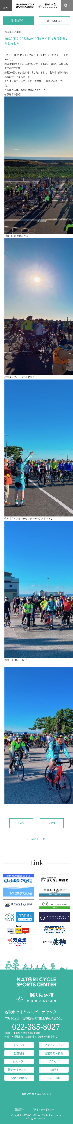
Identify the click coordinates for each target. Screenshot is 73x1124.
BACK (21, 823)
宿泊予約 (19, 20)
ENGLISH (56, 20)
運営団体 (19, 1109)
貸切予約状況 (19, 1078)
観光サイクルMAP (19, 1070)
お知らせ (19, 1045)
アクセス (54, 1061)
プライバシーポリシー (43, 1109)
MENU (6, 8)
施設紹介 (19, 1053)
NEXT (52, 823)
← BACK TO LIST (36, 838)
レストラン (19, 1061)
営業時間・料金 (53, 1053)
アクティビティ (53, 1045)
